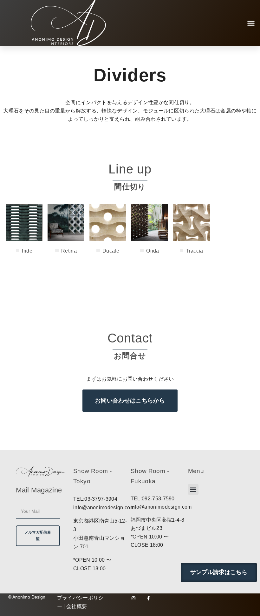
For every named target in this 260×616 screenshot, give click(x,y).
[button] (251, 23)
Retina (69, 251)
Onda (152, 251)
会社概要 (76, 606)
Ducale (110, 251)
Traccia (194, 251)
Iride (27, 251)
